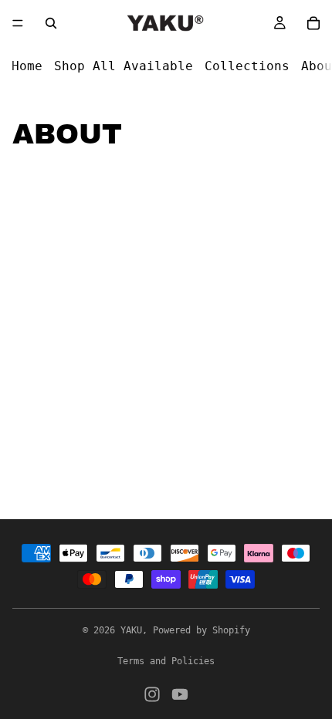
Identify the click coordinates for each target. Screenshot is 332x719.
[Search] (51, 23)
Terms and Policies (166, 661)
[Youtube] (180, 694)
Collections (247, 66)
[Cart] (313, 23)
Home (27, 66)
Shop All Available (123, 66)
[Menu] (18, 23)
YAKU (131, 630)
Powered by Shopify (201, 630)
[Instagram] (152, 694)
